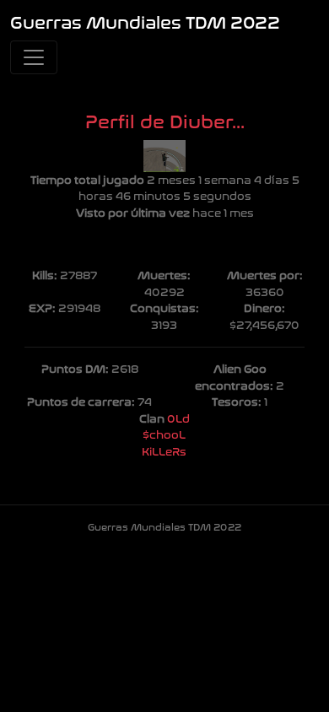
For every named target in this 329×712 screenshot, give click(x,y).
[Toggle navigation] (33, 57)
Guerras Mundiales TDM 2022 (145, 23)
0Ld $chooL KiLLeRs (166, 435)
